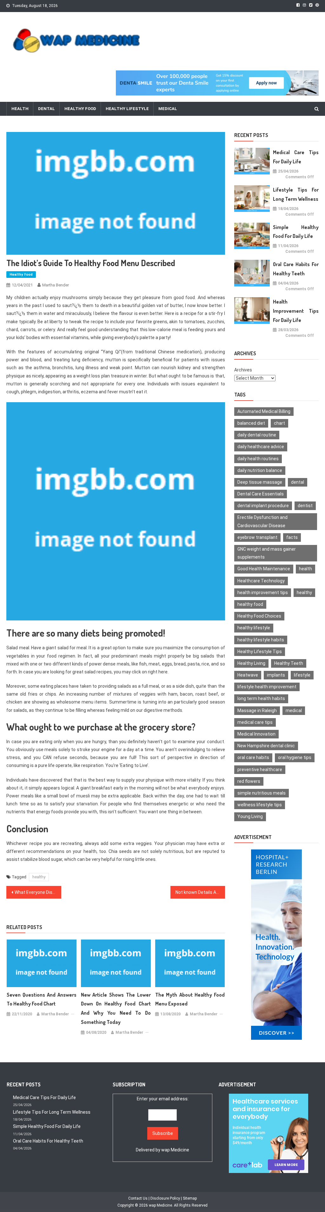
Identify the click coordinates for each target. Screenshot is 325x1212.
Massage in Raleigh (257, 710)
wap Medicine (175, 1149)
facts (292, 537)
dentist (305, 505)
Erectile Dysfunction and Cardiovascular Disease (262, 521)
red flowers (248, 781)
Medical (167, 108)
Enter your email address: (162, 1124)
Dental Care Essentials (260, 493)
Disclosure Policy (165, 1198)
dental (297, 482)
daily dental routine (256, 434)
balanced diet (251, 423)
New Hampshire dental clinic (266, 745)
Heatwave (247, 675)
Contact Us (138, 1198)
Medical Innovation (256, 734)
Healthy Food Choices (259, 616)
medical (294, 710)
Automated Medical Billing (263, 411)
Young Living (250, 816)
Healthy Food (80, 108)
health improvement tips (262, 592)
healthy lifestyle (253, 627)
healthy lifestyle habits (260, 639)
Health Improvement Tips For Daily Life (295, 310)
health (305, 568)
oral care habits (253, 757)
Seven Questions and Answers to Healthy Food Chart (41, 999)
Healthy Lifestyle (127, 108)
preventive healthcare (259, 769)
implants (276, 675)
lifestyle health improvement (266, 686)
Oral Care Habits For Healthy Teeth (295, 269)
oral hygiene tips (294, 757)
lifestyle (302, 675)
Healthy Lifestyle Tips (259, 651)
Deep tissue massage (259, 482)
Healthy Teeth (288, 663)
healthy (38, 877)
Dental (46, 108)
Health (20, 108)
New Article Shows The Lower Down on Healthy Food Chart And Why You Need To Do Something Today (116, 1008)
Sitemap (190, 1198)
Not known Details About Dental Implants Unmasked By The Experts (200, 892)
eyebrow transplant (257, 537)
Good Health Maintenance (263, 568)
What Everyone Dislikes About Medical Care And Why (38, 892)
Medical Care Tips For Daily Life (295, 157)
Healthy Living (251, 663)
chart (279, 423)
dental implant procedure (263, 505)
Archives (243, 369)
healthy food (250, 604)
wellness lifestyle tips (259, 804)
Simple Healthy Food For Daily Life (295, 231)
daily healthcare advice (260, 446)
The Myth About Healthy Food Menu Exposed (190, 999)
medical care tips (255, 722)
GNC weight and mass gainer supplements (266, 553)
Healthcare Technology (261, 580)
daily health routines (258, 458)
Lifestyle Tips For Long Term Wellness (295, 194)
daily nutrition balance (259, 470)
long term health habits (261, 698)
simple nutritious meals (261, 793)
